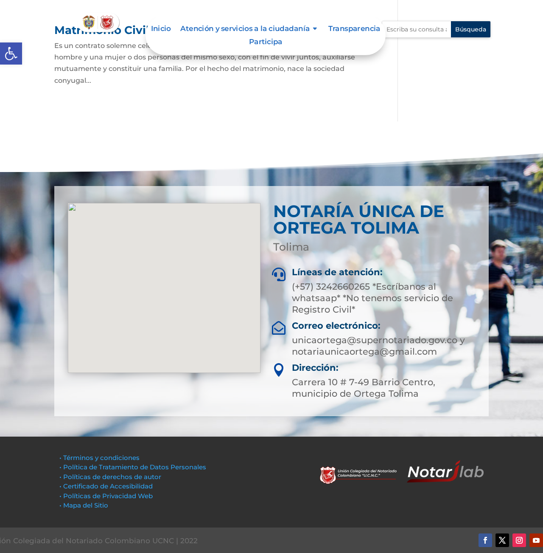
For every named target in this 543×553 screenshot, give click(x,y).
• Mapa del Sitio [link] (84, 505)
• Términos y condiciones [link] (99, 458)
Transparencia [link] (354, 29)
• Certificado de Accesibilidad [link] (106, 486)
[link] (11, 53)
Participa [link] (265, 42)
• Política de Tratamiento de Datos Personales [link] (132, 467)
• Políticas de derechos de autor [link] (110, 477)
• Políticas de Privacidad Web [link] (106, 496)
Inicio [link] (161, 29)
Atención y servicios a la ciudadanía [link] (245, 29)
